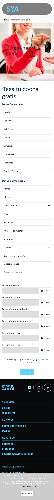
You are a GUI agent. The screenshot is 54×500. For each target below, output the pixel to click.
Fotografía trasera (11, 297)
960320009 (8, 449)
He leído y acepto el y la (28, 360)
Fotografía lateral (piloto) (14, 309)
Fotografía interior (11, 333)
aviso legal (31, 359)
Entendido (27, 493)
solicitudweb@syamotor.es (18, 454)
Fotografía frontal (10, 285)
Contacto (8, 444)
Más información (27, 486)
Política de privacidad (14, 472)
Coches (6, 408)
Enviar (27, 372)
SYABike (6, 431)
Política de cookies (13, 467)
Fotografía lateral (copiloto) (15, 321)
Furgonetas (8, 413)
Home (6, 20)
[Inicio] (14, 9)
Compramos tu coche (21, 20)
